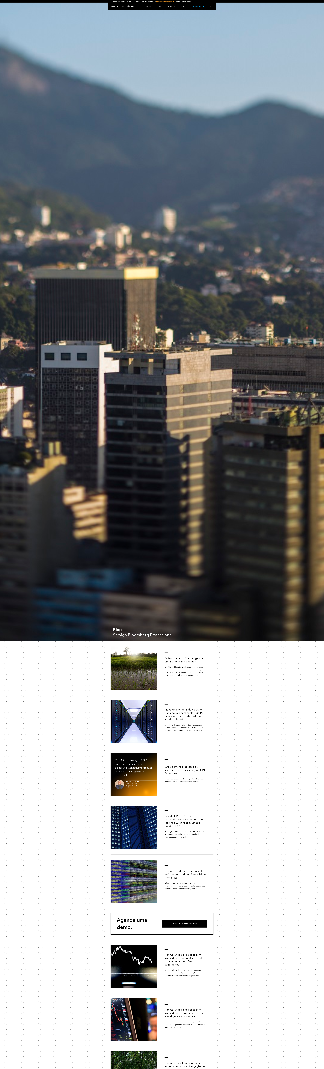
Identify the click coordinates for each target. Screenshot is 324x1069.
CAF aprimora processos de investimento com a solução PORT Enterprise (185, 770)
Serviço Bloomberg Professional (123, 6)
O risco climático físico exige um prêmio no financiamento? (184, 660)
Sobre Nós (171, 6)
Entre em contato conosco (184, 924)
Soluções (148, 6)
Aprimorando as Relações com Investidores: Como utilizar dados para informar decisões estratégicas (185, 959)
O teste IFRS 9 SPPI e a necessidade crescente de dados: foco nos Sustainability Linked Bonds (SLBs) (185, 821)
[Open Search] (211, 6)
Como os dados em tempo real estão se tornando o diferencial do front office (185, 874)
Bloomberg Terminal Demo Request (144, 1)
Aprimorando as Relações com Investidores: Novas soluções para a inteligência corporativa (185, 1013)
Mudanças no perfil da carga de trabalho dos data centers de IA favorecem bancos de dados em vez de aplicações (184, 714)
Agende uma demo (199, 6)
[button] (124, 1)
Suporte (183, 6)
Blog (159, 6)
